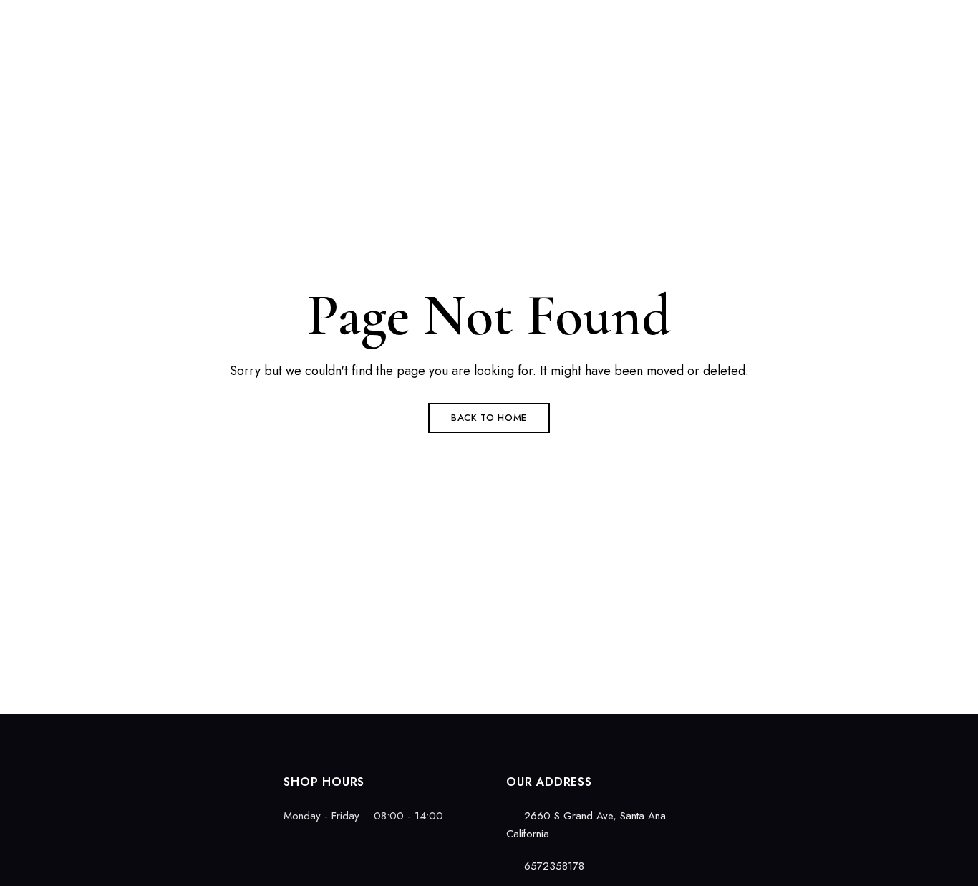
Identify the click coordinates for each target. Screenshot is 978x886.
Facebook (66, 777)
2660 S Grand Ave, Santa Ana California (162, 19)
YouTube (141, 777)
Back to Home (489, 417)
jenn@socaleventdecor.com (859, 19)
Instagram (91, 777)
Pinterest (116, 777)
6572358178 (737, 19)
